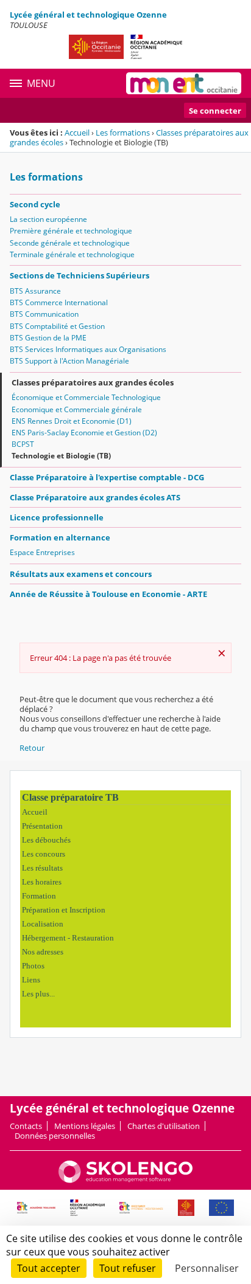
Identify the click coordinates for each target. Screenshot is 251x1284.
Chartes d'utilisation (163, 1126)
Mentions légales (84, 1126)
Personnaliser (207, 1268)
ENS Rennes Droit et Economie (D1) (72, 421)
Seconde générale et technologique (70, 243)
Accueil (77, 132)
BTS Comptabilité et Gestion (57, 326)
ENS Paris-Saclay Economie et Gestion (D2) (84, 432)
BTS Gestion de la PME (48, 338)
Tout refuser (127, 1268)
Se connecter (215, 110)
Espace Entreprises (42, 552)
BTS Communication (44, 314)
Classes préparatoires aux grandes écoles (93, 382)
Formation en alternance (60, 537)
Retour (31, 747)
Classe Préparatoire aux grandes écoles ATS (95, 497)
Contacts (26, 1126)
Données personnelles (55, 1136)
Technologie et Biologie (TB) (61, 455)
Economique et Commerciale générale (77, 409)
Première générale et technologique (71, 231)
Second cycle (35, 204)
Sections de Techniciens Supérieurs (79, 275)
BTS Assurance (35, 291)
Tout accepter (48, 1268)
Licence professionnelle (57, 517)
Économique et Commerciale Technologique (86, 397)
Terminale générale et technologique (72, 254)
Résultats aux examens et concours (81, 573)
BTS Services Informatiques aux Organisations (88, 349)
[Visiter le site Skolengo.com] (125, 1180)
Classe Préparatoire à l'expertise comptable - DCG (107, 477)
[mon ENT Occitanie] (183, 83)
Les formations (123, 132)
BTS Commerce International (59, 302)
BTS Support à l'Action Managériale (69, 361)
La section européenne (48, 219)
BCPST (23, 444)
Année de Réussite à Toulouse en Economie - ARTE (108, 593)
